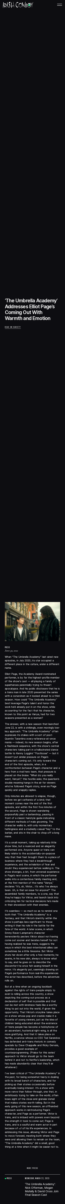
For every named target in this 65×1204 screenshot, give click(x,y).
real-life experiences (46, 973)
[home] (18, 5)
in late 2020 (26, 692)
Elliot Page (11, 673)
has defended (13, 1041)
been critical (17, 1073)
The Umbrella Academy (26, 656)
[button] (61, 3)
